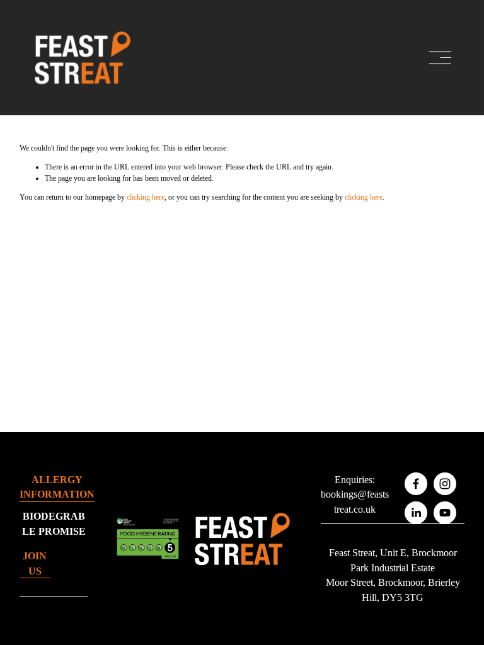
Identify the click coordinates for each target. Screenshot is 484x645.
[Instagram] (445, 483)
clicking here (145, 197)
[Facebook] (416, 483)
